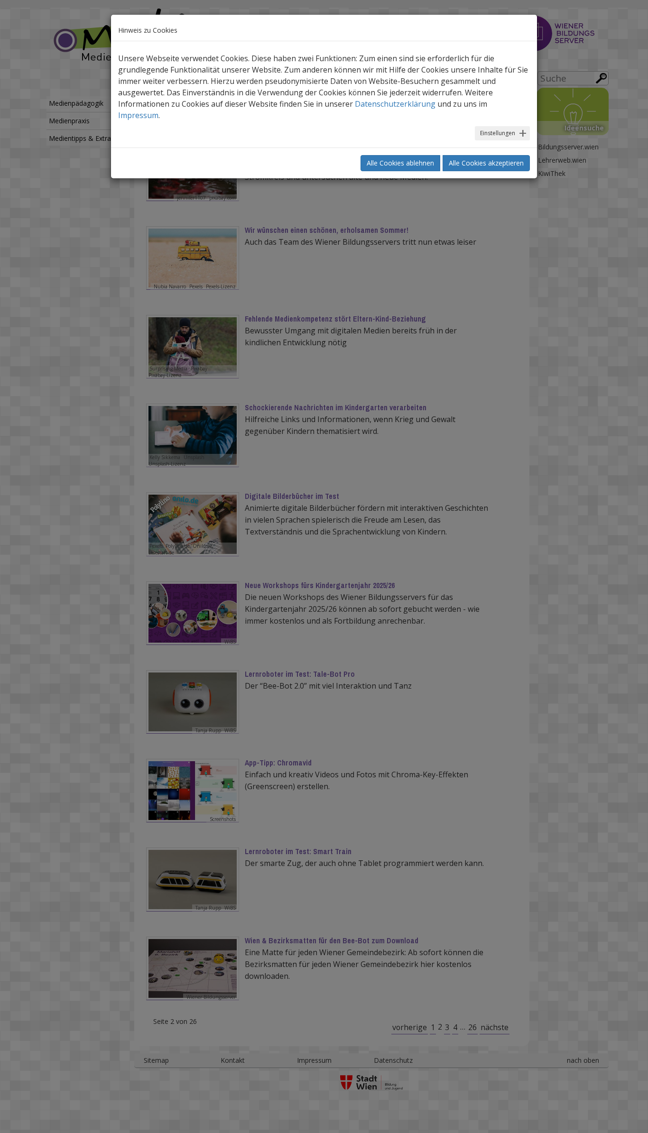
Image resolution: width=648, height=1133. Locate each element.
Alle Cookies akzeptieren (486, 162)
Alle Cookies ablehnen (400, 162)
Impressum (138, 115)
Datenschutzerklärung (395, 104)
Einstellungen (497, 133)
